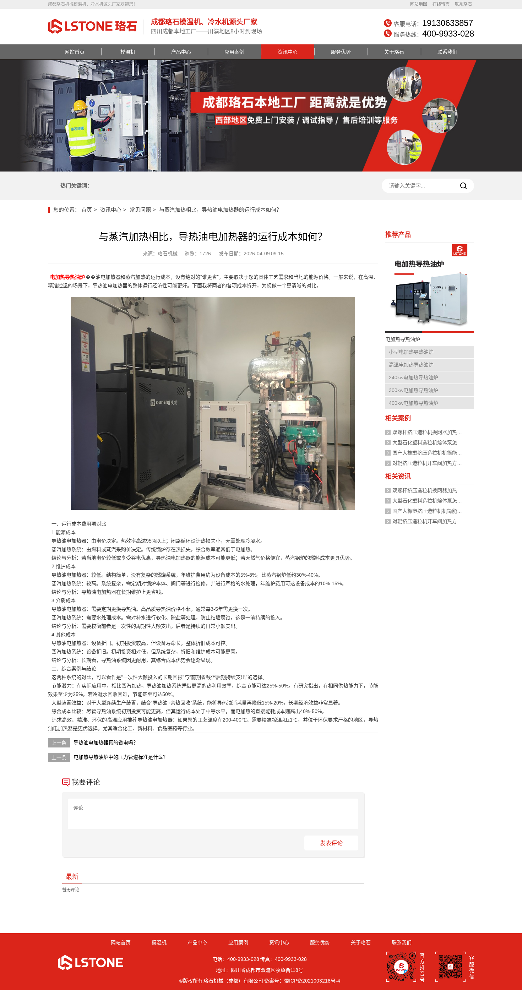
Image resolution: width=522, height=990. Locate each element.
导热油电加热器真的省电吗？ (106, 742)
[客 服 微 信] (450, 967)
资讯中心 (288, 52)
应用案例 (234, 52)
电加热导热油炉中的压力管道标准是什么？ (121, 757)
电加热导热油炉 (67, 277)
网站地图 (418, 4)
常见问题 (140, 210)
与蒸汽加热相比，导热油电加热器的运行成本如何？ (220, 210)
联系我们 (447, 52)
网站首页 (75, 52)
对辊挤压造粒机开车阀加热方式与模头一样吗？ (444, 463)
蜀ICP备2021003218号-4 (312, 981)
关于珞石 (394, 52)
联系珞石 (463, 4)
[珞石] (92, 34)
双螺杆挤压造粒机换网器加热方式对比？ (437, 432)
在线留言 (441, 4)
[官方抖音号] (401, 967)
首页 (86, 210)
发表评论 (331, 843)
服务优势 (341, 52)
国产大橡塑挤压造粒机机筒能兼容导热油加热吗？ (447, 453)
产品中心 (181, 52)
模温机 (127, 52)
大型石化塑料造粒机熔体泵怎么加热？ (434, 442)
